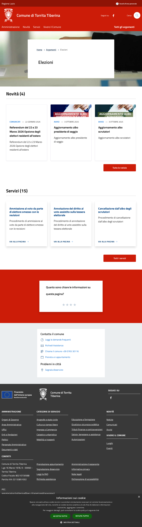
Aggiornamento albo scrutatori (110, 129)
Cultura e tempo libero (47, 424)
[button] (71, 522)
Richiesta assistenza (46, 479)
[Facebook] (112, 15)
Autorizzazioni (78, 439)
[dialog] (71, 510)
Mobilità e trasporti (46, 439)
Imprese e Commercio (47, 429)
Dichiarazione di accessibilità (85, 479)
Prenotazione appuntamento (50, 464)
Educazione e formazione (83, 419)
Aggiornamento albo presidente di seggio (66, 129)
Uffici (4, 429)
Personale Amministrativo (14, 444)
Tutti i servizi (120, 258)
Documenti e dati (10, 449)
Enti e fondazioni (9, 434)
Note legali (77, 474)
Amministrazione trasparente (85, 464)
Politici (5, 439)
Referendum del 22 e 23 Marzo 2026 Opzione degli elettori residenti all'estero (25, 131)
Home (39, 49)
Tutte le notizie (120, 167)
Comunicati (15, 121)
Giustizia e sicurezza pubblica (85, 424)
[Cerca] (137, 15)
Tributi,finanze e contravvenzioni (87, 429)
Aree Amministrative (11, 424)
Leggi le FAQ (42, 474)
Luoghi (109, 443)
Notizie (109, 419)
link (97, 510)
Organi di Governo (10, 419)
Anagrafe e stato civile (47, 419)
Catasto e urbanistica (47, 434)
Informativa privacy (81, 469)
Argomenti (51, 49)
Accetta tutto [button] (60, 516)
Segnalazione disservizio (48, 469)
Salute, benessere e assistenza (86, 434)
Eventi (109, 448)
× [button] (139, 497)
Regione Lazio (8, 3)
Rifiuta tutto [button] (82, 516)
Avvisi (56, 121)
